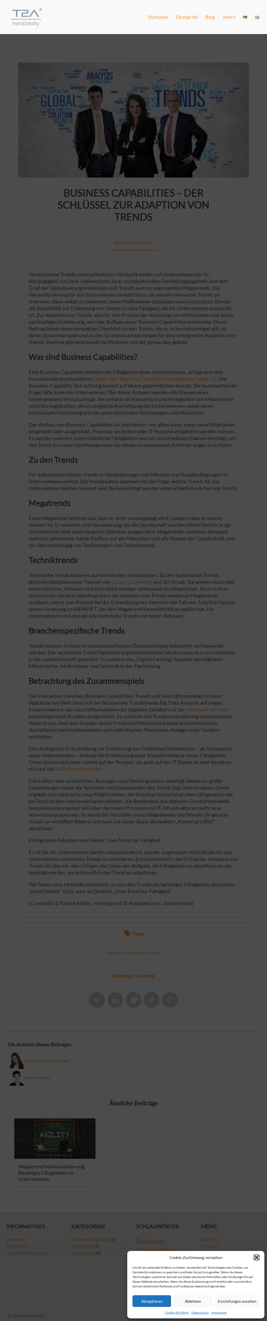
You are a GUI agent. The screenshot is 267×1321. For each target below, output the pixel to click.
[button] (256, 1257)
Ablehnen (193, 1301)
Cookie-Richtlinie (177, 1312)
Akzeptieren (151, 1301)
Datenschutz (200, 1312)
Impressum (219, 1312)
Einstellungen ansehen (237, 1301)
